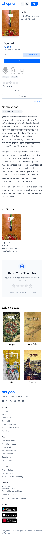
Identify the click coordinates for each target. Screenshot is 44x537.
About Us (5, 411)
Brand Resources (9, 424)
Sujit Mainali (29, 19)
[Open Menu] (40, 4)
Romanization (7, 454)
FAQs (4, 414)
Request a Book (8, 440)
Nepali (14, 77)
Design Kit (6, 421)
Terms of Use (7, 473)
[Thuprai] (8, 4)
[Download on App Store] (22, 515)
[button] (37, 101)
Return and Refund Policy (12, 476)
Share (23, 96)
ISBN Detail (6, 447)
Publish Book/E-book (10, 427)
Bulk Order (6, 431)
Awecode (7, 533)
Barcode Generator (10, 450)
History (5, 77)
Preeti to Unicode (9, 444)
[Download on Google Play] (22, 509)
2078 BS (18, 111)
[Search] (22, 4)
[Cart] (27, 4)
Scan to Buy (6, 457)
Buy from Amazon (22, 91)
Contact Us (6, 418)
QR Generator (7, 460)
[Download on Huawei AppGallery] (22, 520)
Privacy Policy (7, 470)
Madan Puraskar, (9, 111)
